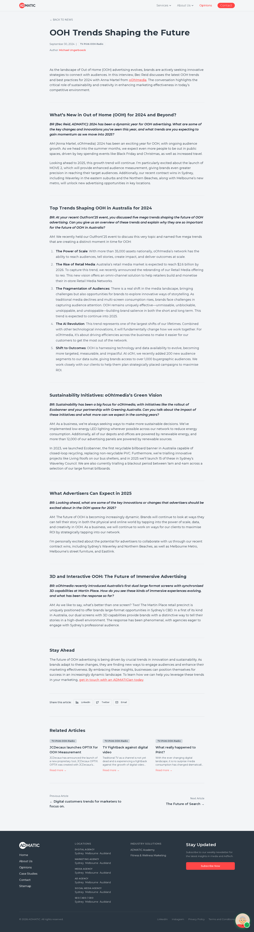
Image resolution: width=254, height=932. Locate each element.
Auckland (105, 853)
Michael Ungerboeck (72, 50)
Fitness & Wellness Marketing (148, 855)
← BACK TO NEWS (61, 19)
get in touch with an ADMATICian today (111, 680)
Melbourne (91, 853)
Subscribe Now (210, 866)
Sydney (79, 853)
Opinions (25, 867)
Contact (25, 880)
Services (162, 5)
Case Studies (28, 873)
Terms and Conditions (222, 919)
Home (23, 855)
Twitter (106, 702)
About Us (183, 5)
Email (124, 702)
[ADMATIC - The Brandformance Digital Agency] (27, 5)
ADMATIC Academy (142, 849)
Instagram (178, 919)
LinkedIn (85, 702)
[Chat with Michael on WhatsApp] (242, 920)
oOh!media (138, 80)
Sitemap (25, 886)
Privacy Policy (196, 919)
